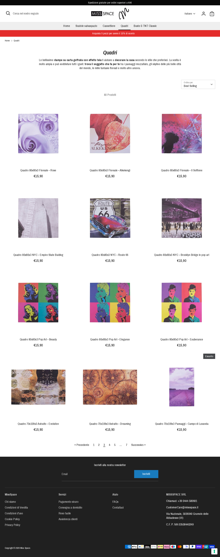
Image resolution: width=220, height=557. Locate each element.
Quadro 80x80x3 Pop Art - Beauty (38, 339)
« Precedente (81, 445)
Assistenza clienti (68, 519)
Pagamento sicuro (68, 501)
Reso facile (65, 513)
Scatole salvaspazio (86, 26)
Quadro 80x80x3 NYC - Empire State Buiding (38, 255)
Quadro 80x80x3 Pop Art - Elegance (110, 339)
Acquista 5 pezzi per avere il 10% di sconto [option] (110, 33)
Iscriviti (146, 474)
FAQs (115, 501)
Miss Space (25, 548)
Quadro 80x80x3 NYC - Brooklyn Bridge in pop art (181, 255)
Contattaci (118, 507)
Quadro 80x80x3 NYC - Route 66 (110, 255)
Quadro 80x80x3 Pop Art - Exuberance (181, 339)
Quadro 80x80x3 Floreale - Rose (38, 170)
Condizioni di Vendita (16, 507)
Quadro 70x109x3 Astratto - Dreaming (110, 423)
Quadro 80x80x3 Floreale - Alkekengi (110, 170)
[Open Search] (8, 13)
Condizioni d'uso (14, 513)
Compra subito (38, 161)
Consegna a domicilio (70, 507)
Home (66, 26)
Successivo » (138, 445)
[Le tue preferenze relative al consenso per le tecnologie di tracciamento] (214, 551)
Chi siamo (10, 501)
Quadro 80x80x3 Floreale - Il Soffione (181, 170)
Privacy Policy (12, 525)
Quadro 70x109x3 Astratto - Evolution (38, 423)
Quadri (124, 26)
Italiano (188, 13)
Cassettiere (109, 26)
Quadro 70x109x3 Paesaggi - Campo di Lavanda (181, 423)
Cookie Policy (12, 519)
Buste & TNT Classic (145, 26)
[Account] (203, 13)
